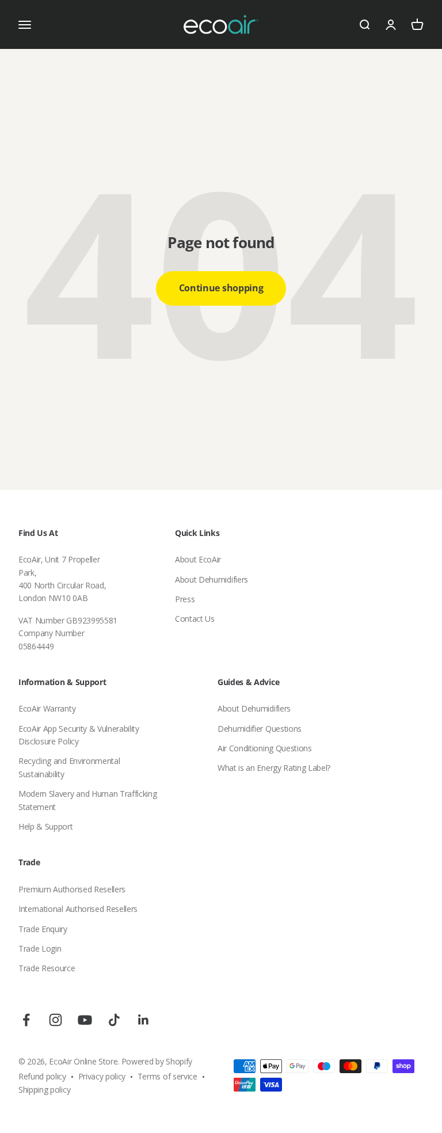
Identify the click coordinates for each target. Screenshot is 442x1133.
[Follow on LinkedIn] (143, 1020)
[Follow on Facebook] (26, 1020)
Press (185, 599)
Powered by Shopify (156, 1061)
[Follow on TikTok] (114, 1020)
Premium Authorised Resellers (71, 889)
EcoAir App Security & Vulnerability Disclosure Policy (78, 735)
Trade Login (39, 948)
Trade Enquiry (42, 928)
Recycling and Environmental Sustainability (69, 767)
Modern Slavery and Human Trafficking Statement (87, 800)
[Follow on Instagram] (55, 1020)
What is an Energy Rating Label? (274, 767)
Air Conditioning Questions (265, 748)
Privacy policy (102, 1076)
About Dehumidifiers (211, 579)
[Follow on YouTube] (85, 1020)
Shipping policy (44, 1089)
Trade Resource (46, 968)
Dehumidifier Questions (260, 728)
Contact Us (195, 618)
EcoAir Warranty (46, 708)
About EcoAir (198, 559)
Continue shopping (221, 288)
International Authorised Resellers (78, 908)
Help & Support (45, 826)
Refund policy (42, 1076)
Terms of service (167, 1076)
